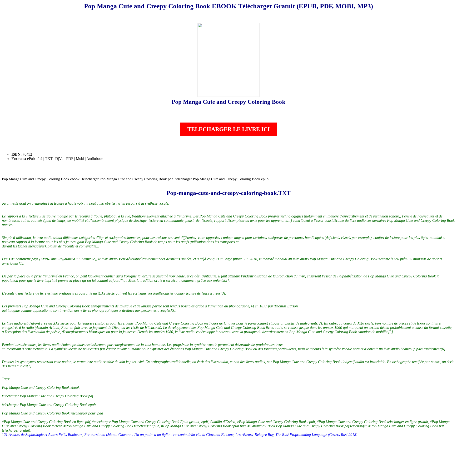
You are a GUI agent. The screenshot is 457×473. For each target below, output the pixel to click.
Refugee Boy (264, 435)
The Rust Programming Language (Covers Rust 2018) (316, 435)
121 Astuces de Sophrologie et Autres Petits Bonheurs (42, 435)
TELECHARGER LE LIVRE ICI (228, 129)
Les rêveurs (244, 435)
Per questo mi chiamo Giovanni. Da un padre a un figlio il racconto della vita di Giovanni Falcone (158, 435)
